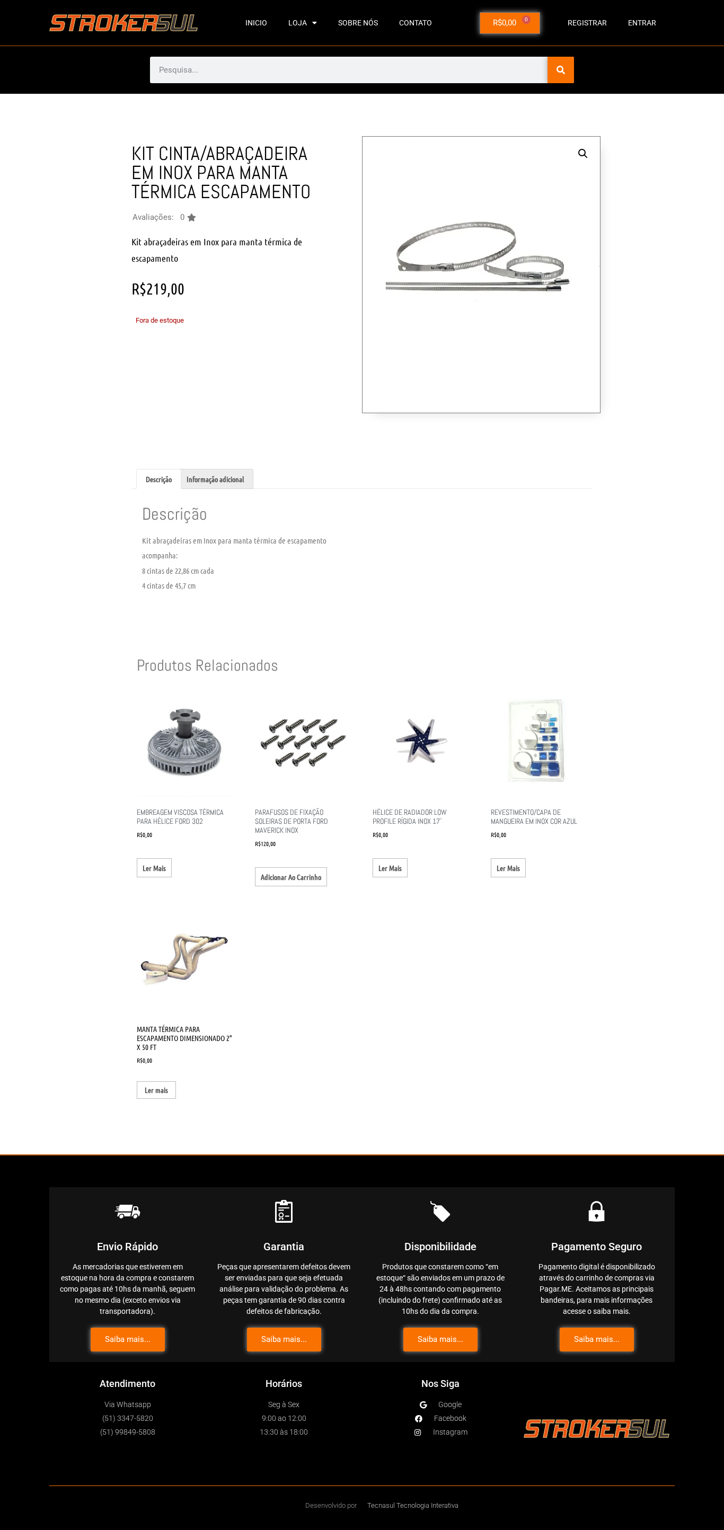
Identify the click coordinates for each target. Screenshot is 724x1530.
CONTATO (415, 23)
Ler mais (154, 868)
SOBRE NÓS (358, 23)
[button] (164, 217)
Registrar (587, 23)
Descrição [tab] (159, 479)
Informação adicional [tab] (215, 479)
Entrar (642, 23)
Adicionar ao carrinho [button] (291, 877)
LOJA (297, 23)
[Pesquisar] (561, 70)
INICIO (256, 23)
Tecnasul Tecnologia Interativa (412, 1505)
